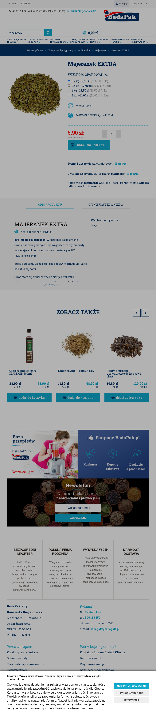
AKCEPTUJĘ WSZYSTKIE (131, 686)
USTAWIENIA (131, 700)
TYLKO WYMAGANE (132, 693)
